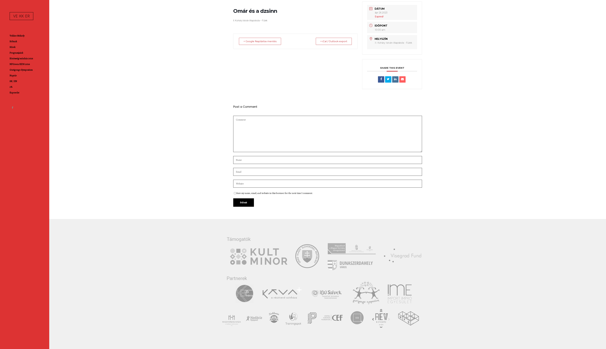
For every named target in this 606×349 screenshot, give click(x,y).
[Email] (402, 79)
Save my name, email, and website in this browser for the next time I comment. (274, 193)
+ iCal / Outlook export (333, 41)
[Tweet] (388, 79)
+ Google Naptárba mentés (260, 41)
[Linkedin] (395, 79)
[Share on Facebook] (381, 79)
